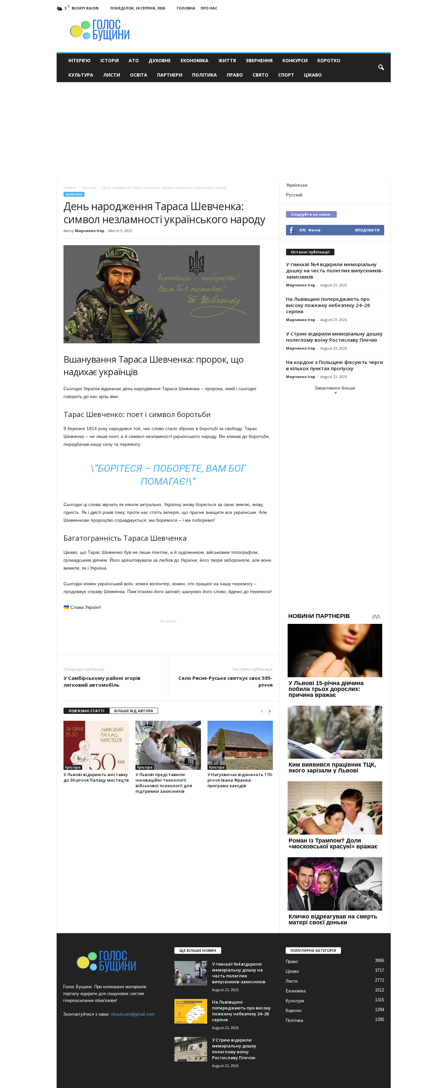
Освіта (138, 75)
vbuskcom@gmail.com (132, 1014)
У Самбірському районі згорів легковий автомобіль (101, 681)
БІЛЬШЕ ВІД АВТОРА (133, 710)
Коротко (328, 60)
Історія (109, 60)
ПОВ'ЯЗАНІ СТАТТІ (86, 710)
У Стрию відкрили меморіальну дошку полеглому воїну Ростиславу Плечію (334, 336)
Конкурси (295, 60)
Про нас (209, 8)
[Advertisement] (224, 131)
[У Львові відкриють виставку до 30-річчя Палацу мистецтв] (96, 745)
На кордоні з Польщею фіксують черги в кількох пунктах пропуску (334, 365)
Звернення (259, 60)
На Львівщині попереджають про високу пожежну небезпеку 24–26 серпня (328, 305)
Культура (80, 75)
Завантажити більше (334, 388)
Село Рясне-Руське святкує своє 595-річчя (225, 681)
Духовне (160, 60)
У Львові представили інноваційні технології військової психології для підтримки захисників (163, 782)
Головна (186, 8)
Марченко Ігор (89, 230)
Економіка (194, 60)
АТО (134, 60)
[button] (381, 68)
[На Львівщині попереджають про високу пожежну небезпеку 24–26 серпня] (190, 1011)
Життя (227, 60)
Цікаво (313, 75)
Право (235, 75)
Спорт (286, 75)
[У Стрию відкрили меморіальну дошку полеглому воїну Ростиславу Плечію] (190, 1049)
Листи (111, 75)
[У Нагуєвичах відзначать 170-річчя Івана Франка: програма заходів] (240, 745)
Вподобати (367, 229)
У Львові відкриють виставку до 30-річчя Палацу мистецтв (96, 777)
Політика (204, 75)
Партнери (169, 75)
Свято (260, 75)
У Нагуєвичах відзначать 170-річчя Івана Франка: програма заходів (240, 780)
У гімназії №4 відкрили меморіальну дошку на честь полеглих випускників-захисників (334, 270)
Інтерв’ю (79, 60)
